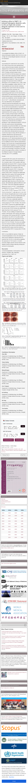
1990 (22, 537)
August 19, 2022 (6, 30)
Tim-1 (4, 451)
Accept (14, 781)
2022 (3, 518)
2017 (9, 518)
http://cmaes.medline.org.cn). (8, 547)
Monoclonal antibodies (18, 450)
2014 (9, 526)
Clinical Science (4, 500)
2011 (9, 534)
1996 (22, 521)
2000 (16, 537)
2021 (3, 515)
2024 (3, 523)
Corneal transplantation (9, 449)
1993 (22, 529)
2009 (16, 513)
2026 (3, 529)
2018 (9, 515)
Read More (11, 776)
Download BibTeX (8, 440)
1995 (22, 523)
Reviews (3, 503)
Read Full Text (9, 48)
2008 (16, 515)
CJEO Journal (4, 1)
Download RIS (19, 440)
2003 (16, 529)
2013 (9, 529)
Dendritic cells (17, 449)
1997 (22, 518)
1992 (22, 532)
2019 (9, 513)
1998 (22, 515)
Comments (22, 31)
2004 (16, 526)
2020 (3, 513)
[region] (14, 774)
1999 (22, 513)
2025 (3, 526)
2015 (9, 523)
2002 (16, 532)
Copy (23, 426)
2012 (9, 532)
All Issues (3, 506)
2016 (9, 521)
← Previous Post (4, 455)
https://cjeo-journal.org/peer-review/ (8, 563)
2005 (16, 523)
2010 (9, 537)
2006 (16, 521)
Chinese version (5, 4)
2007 (16, 518)
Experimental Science (13, 31)
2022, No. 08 (5, 31)
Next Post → (24, 455)
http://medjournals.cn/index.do (7, 687)
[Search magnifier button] (25, 625)
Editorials (3, 499)
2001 (16, 534)
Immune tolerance (9, 450)
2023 (3, 521)
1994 (22, 526)
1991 (22, 534)
